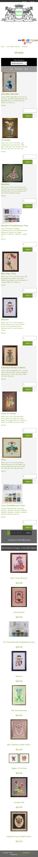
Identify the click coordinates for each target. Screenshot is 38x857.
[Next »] (29, 532)
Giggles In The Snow (19, 768)
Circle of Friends (8, 413)
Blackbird (5, 184)
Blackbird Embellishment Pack (14, 225)
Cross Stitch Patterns (13, 46)
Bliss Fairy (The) (8, 273)
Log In (32, 2)
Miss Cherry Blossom (19, 578)
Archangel (5, 140)
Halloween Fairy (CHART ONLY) (19, 837)
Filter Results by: (19, 60)
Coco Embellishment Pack (13, 505)
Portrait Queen (19, 612)
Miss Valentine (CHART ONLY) (19, 745)
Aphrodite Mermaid (9, 94)
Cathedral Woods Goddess (13, 367)
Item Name (18, 69)
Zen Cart (32, 852)
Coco (3, 460)
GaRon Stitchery (17, 852)
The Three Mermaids (19, 711)
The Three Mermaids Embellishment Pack (19, 642)
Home (24, 2)
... (23, 532)
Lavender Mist (19, 802)
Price (26, 69)
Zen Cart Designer (23, 854)
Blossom (5, 319)
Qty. (11, 69)
